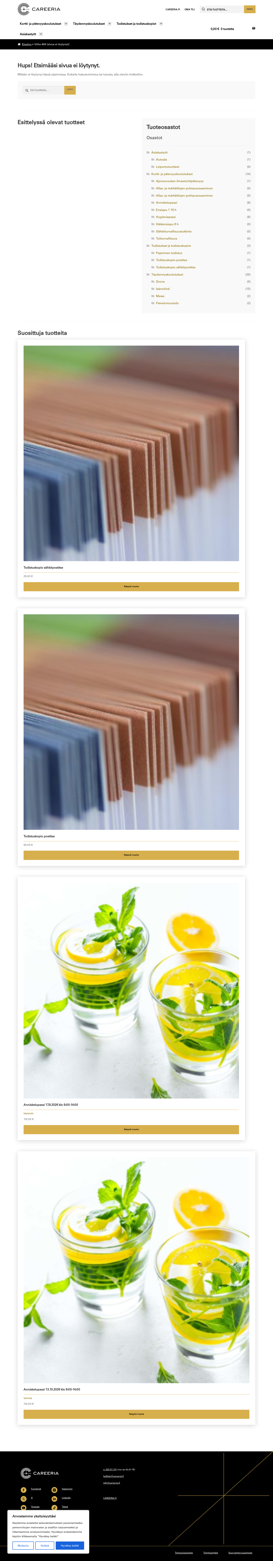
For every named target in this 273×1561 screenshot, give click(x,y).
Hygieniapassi (166, 217)
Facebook (36, 1488)
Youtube (35, 1506)
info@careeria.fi (111, 1482)
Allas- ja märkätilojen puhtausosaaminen (184, 188)
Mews (160, 296)
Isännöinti (163, 289)
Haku (250, 9)
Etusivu (27, 44)
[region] (48, 1532)
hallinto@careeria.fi (113, 1476)
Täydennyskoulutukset (89, 23)
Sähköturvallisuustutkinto (174, 231)
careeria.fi (173, 9)
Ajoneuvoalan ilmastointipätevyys (180, 181)
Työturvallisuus (166, 238)
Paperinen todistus (169, 253)
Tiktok (65, 1506)
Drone (160, 281)
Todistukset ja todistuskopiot (136, 23)
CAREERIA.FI (110, 1498)
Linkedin (66, 1497)
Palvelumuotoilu (167, 303)
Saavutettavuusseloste (240, 1552)
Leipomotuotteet (167, 167)
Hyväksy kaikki (70, 1545)
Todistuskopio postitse (171, 260)
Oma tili (190, 9)
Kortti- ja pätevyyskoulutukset (40, 23)
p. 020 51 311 (110, 1469)
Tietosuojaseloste (184, 1552)
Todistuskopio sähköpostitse (176, 267)
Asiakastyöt (28, 34)
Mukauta (23, 1545)
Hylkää (45, 1545)
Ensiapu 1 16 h (166, 210)
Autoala (161, 159)
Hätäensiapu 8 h (167, 224)
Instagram (67, 1488)
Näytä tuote (131, 587)
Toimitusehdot (210, 1552)
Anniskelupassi (166, 202)
